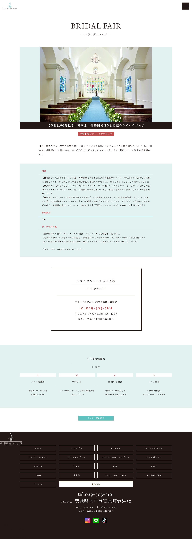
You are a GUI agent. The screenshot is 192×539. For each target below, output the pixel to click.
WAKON (38, 466)
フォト (77, 466)
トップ (38, 448)
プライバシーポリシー (11, 533)
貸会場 (76, 475)
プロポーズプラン (76, 457)
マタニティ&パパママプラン (115, 457)
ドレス (154, 466)
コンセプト (76, 448)
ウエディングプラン (38, 457)
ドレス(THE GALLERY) (12, 529)
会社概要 (4, 525)
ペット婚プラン (154, 457)
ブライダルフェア (153, 448)
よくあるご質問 (154, 475)
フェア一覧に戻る (96, 418)
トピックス (115, 448)
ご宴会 (38, 475)
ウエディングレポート (115, 475)
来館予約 (96, 484)
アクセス (38, 484)
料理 (115, 466)
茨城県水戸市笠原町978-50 (103, 501)
